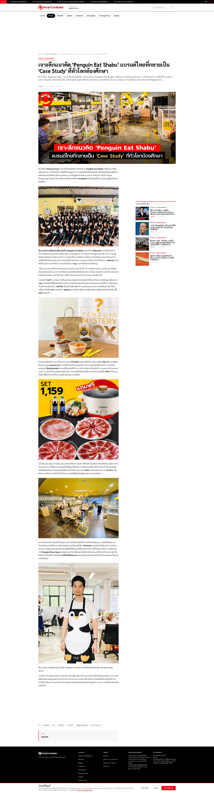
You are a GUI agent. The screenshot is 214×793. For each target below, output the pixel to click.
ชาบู (54, 725)
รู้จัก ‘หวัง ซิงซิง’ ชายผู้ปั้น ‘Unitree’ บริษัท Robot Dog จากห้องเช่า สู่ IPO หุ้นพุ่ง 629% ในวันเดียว (162, 212)
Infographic (91, 16)
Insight (116, 16)
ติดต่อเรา (106, 756)
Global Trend (82, 780)
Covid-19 (70, 725)
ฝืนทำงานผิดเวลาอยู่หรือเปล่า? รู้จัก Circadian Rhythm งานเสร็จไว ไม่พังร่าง (162, 258)
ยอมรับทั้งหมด (168, 788)
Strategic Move (104, 16)
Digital (69, 16)
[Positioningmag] (50, 7)
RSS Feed (106, 766)
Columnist (79, 16)
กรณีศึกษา (61, 725)
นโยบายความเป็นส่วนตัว (110, 759)
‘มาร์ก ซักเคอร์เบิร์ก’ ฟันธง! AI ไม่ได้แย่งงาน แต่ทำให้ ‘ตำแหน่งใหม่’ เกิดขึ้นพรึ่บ (162, 227)
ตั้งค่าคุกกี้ (144, 788)
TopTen (40, 86)
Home (43, 16)
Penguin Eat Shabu (82, 725)
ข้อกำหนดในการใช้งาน (110, 763)
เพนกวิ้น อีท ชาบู (95, 725)
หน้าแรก (40, 54)
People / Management (51, 54)
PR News (60, 16)
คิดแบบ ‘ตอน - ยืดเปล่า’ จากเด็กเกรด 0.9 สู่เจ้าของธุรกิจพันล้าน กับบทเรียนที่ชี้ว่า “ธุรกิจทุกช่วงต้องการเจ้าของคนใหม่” (162, 242)
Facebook (46, 725)
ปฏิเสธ (156, 788)
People (50, 16)
